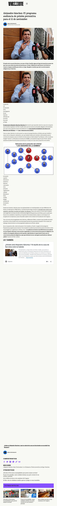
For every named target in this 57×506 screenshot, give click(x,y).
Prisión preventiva (35, 467)
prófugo (42, 467)
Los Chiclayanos (27, 467)
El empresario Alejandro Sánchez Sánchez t (14, 125)
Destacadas (19, 467)
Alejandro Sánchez (8, 467)
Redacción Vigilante (12, 23)
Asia (14, 467)
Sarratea (47, 467)
